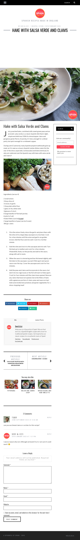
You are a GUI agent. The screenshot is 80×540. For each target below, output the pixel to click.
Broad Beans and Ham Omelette (44, 391)
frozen (20, 218)
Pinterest (33, 303)
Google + (44, 303)
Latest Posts (39, 320)
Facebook (11, 303)
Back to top (69, 535)
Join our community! (63, 138)
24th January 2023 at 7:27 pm (24, 436)
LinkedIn (23, 308)
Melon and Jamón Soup (28, 391)
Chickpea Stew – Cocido (39, 357)
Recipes (35, 26)
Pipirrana (11, 391)
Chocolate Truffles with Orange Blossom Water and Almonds (15, 360)
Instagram (19, 341)
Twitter (22, 303)
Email (33, 308)
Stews (41, 26)
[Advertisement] (40, 50)
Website (6, 504)
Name (6, 488)
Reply (49, 417)
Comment (7, 465)
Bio (15, 320)
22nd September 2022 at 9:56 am (25, 420)
